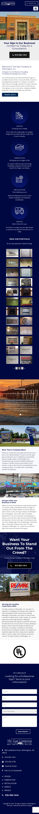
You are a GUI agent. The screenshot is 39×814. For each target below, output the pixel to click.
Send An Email (11, 766)
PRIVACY (7, 790)
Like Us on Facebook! (13, 770)
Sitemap (9, 805)
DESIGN (7, 776)
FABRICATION (9, 780)
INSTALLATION (10, 783)
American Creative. (26, 805)
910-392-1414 (32, 3)
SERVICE (7, 787)
